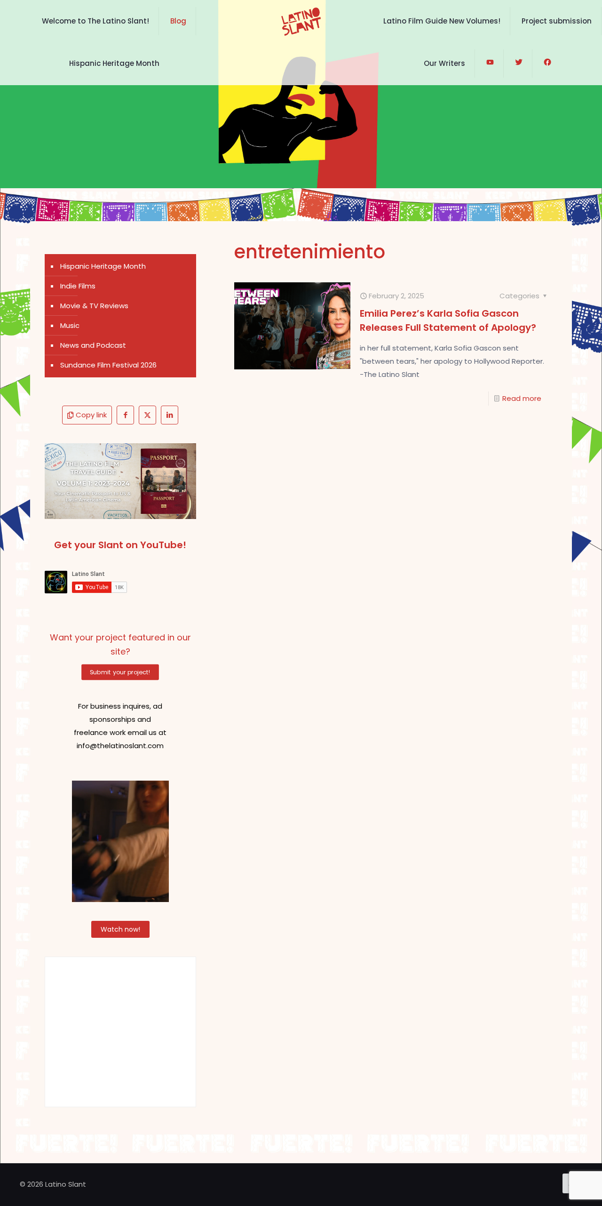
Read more (521, 398)
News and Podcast (93, 345)
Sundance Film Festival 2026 (108, 365)
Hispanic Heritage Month (103, 266)
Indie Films (77, 286)
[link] (120, 481)
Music (69, 325)
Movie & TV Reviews (94, 306)
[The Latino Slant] (301, 21)
